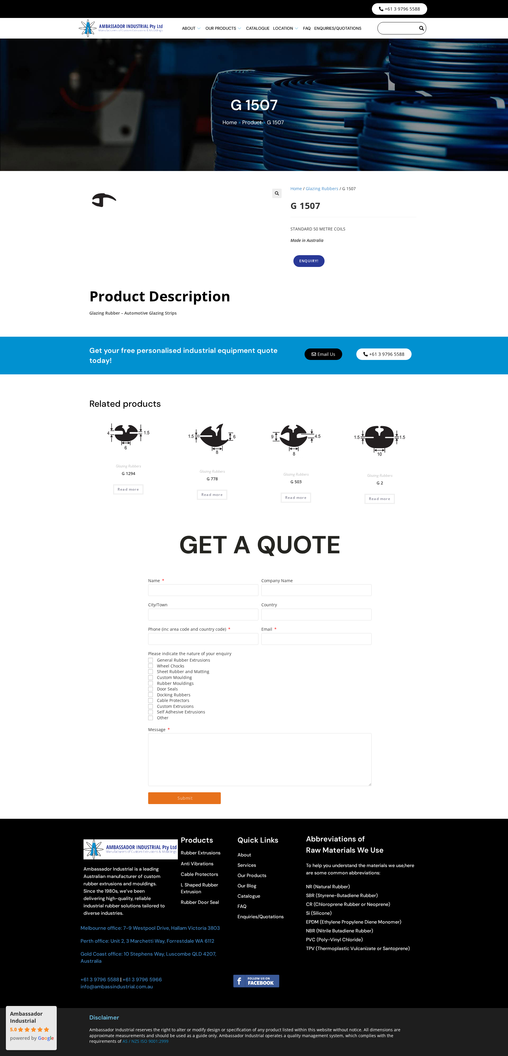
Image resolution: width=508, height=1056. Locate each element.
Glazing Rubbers (322, 188)
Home (230, 122)
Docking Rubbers (173, 695)
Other (162, 717)
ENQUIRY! (309, 260)
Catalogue (258, 28)
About (188, 28)
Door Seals (167, 689)
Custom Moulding (174, 677)
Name (154, 580)
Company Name (277, 580)
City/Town (158, 604)
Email (267, 629)
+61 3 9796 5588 (100, 979)
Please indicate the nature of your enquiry (189, 653)
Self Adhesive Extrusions (181, 712)
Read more (128, 489)
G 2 (380, 483)
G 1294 (128, 473)
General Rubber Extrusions (183, 660)
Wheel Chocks (170, 666)
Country (269, 604)
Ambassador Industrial (26, 1017)
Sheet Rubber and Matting (183, 671)
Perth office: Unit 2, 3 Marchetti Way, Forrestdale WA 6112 (147, 941)
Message (157, 729)
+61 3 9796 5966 (141, 979)
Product (252, 122)
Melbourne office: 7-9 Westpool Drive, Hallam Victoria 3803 (150, 928)
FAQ (307, 28)
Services (247, 865)
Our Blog (247, 886)
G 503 (296, 481)
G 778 (212, 478)
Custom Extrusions (175, 706)
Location (283, 28)
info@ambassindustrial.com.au (117, 986)
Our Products (220, 28)
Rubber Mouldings (175, 683)
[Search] (422, 28)
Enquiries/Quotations (337, 28)
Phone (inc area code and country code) (187, 629)
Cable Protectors (173, 700)
